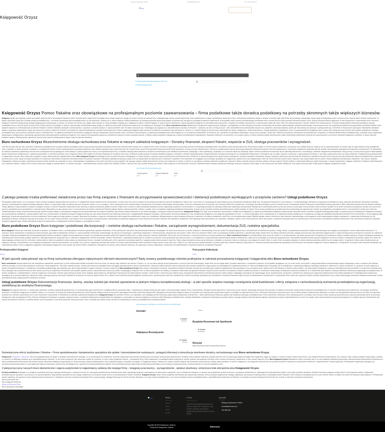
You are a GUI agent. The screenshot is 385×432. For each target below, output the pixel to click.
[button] (192, 68)
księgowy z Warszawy (21, 357)
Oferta (176, 10)
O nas (187, 10)
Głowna (167, 403)
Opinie (198, 10)
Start (166, 10)
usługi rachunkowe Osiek (11, 384)
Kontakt (210, 10)
